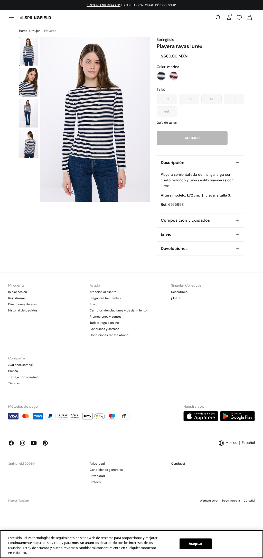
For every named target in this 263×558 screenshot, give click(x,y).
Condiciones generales (106, 470)
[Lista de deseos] (239, 17)
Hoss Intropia (231, 500)
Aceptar (195, 543)
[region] (131, 544)
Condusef (178, 464)
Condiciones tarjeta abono (109, 335)
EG (166, 111)
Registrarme (17, 298)
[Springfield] (35, 17)
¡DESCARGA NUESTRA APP (103, 5)
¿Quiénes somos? (20, 365)
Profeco (95, 482)
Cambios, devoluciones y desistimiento (118, 310)
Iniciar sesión (17, 292)
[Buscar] (218, 17)
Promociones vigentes (105, 317)
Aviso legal (97, 464)
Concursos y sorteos (104, 329)
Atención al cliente (103, 292)
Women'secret (209, 500)
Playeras (50, 31)
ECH (167, 99)
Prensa (13, 371)
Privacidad (97, 476)
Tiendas (14, 383)
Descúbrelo (179, 292)
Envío (93, 304)
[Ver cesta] (250, 17)
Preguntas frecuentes (105, 298)
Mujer (36, 31)
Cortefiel (249, 500)
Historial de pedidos (22, 310)
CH (189, 99)
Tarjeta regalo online (104, 323)
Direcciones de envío (23, 304)
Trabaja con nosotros (23, 377)
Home (23, 31)
